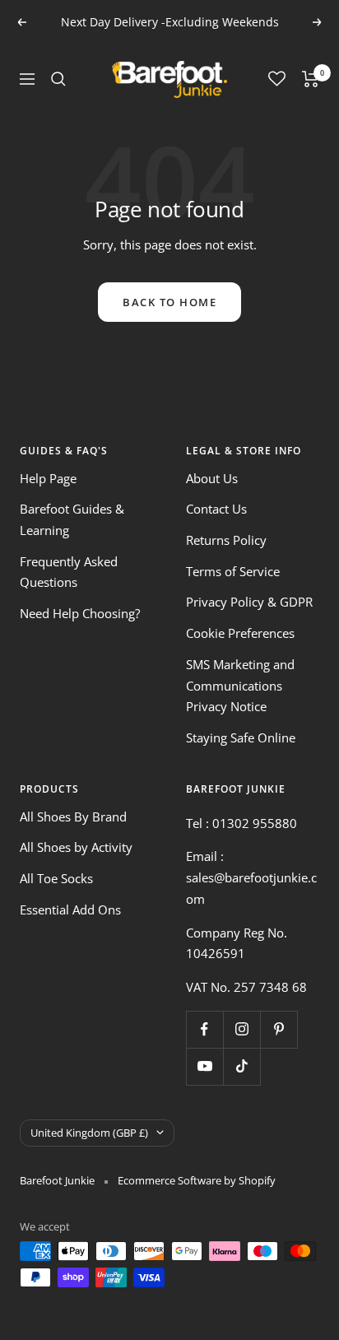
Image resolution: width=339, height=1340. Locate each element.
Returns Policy (226, 540)
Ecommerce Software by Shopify (197, 1180)
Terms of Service (233, 571)
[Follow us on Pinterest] (278, 1029)
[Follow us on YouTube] (204, 1066)
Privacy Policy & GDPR (249, 601)
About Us (212, 478)
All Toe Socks (56, 878)
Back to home (169, 302)
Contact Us (216, 508)
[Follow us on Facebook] (204, 1029)
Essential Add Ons (70, 909)
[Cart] (310, 79)
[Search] (58, 79)
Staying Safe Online (240, 737)
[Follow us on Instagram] (241, 1029)
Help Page (48, 478)
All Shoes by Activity (76, 847)
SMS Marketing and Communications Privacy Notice (240, 685)
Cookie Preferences (240, 633)
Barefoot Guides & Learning (72, 519)
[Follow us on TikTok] (241, 1066)
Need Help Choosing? (80, 613)
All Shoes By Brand (73, 816)
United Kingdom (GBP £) (89, 1132)
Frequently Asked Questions (69, 572)
